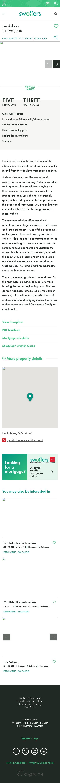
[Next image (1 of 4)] (53, 637)
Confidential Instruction (19, 543)
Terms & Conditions (16, 762)
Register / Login (30, 738)
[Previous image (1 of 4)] (6, 637)
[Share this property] (56, 37)
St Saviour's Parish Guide (18, 346)
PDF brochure (11, 330)
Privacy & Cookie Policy (41, 762)
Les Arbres (10, 662)
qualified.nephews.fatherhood (25, 440)
